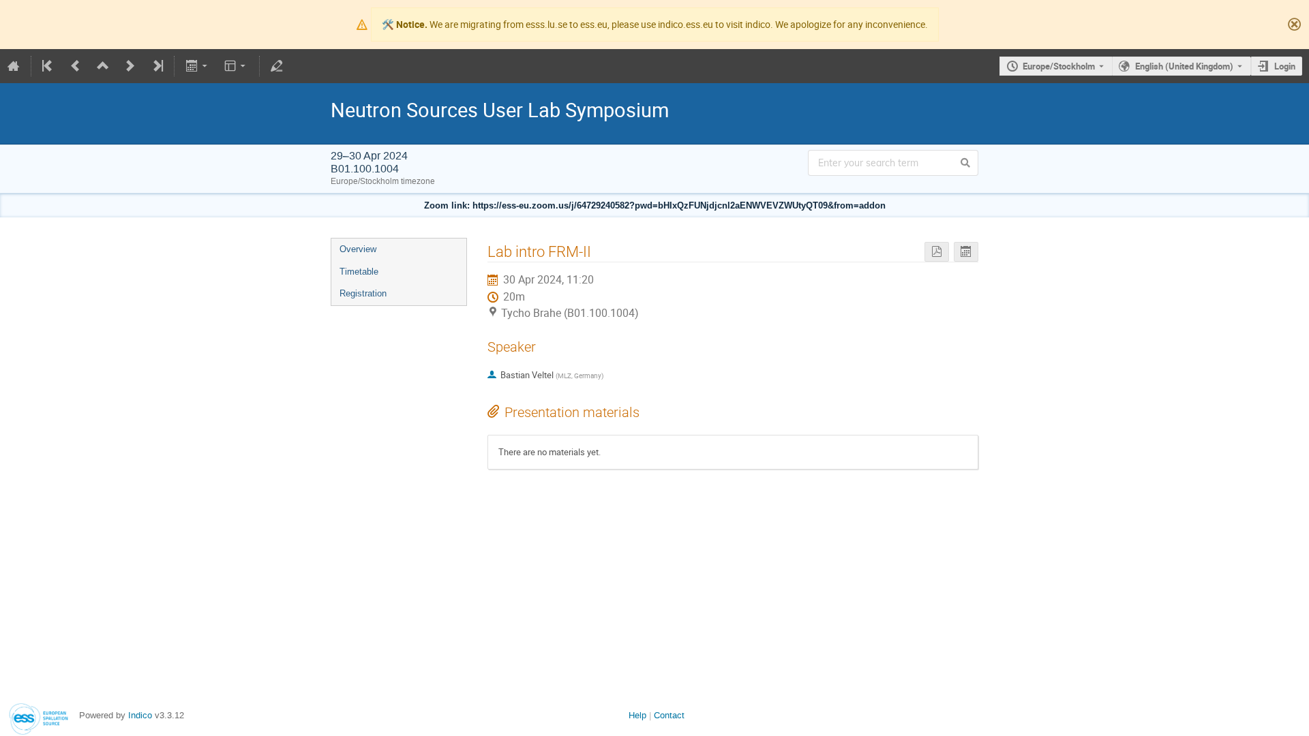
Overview (358, 249)
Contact (669, 715)
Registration (363, 293)
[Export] (197, 66)
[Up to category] (103, 66)
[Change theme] (236, 66)
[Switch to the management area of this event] (276, 66)
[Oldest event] (48, 66)
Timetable (359, 271)
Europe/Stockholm (1059, 66)
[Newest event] (156, 66)
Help (637, 715)
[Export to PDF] (936, 252)
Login (1284, 66)
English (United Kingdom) (1184, 66)
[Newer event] (130, 66)
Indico (140, 715)
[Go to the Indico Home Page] (13, 66)
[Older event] (75, 66)
